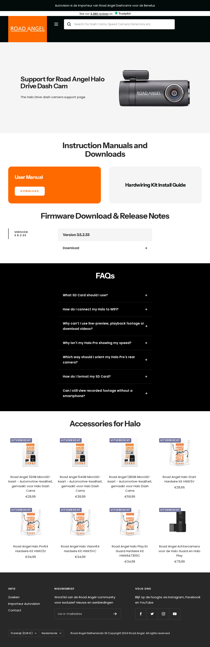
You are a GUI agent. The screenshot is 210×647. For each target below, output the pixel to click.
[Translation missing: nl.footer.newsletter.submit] (115, 613)
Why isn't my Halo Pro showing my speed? (97, 343)
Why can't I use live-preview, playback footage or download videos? (103, 326)
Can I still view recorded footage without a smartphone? (97, 393)
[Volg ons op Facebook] (140, 614)
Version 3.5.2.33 (21, 233)
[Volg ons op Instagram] (163, 614)
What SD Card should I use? (85, 295)
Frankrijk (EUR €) (22, 633)
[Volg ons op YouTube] (174, 614)
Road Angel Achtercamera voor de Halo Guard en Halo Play (179, 551)
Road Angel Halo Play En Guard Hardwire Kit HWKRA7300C (130, 551)
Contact (14, 610)
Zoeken (13, 597)
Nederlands (49, 633)
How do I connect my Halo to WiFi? (91, 309)
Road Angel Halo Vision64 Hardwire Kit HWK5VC (80, 548)
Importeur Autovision (24, 604)
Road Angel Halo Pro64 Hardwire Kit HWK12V (30, 548)
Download (71, 248)
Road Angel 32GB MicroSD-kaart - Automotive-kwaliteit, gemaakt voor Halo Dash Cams (30, 484)
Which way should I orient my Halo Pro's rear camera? (99, 359)
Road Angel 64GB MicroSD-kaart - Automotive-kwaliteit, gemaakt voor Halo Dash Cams (80, 484)
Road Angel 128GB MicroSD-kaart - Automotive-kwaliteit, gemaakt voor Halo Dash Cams (130, 484)
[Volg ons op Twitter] (152, 614)
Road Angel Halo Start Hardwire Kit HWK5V (179, 479)
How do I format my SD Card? (87, 376)
